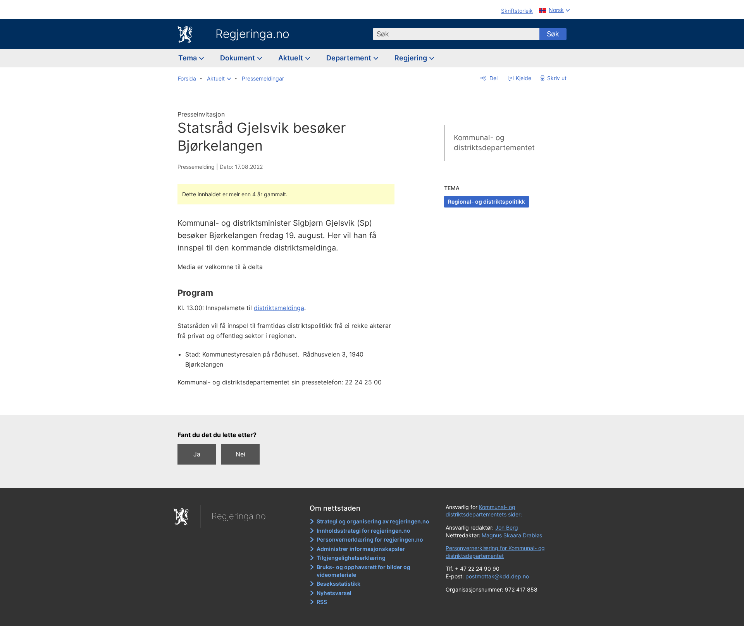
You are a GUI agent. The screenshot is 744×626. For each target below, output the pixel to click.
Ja (196, 454)
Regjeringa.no (252, 34)
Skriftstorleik (517, 10)
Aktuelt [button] (291, 58)
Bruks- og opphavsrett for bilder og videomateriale (363, 571)
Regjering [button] (411, 58)
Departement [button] (349, 58)
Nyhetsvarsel (334, 593)
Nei (240, 454)
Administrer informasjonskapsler (361, 548)
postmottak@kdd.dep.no (497, 576)
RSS (322, 602)
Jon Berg (506, 527)
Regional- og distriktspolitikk (486, 201)
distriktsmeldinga (279, 308)
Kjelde (522, 78)
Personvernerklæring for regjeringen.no (370, 539)
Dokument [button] (238, 58)
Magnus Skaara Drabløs (512, 535)
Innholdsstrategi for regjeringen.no (363, 530)
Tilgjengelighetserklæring (351, 557)
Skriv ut (557, 78)
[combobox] (456, 34)
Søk (553, 34)
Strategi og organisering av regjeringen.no (373, 521)
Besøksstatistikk (338, 583)
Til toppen (290, 403)
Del (493, 78)
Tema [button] (188, 58)
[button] (219, 78)
